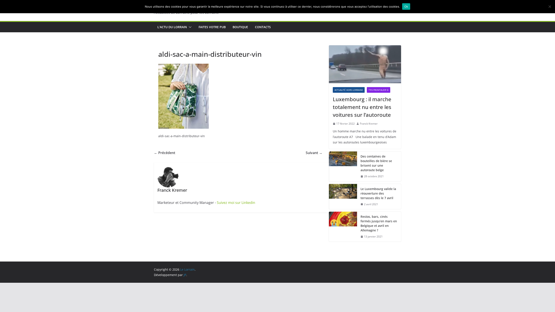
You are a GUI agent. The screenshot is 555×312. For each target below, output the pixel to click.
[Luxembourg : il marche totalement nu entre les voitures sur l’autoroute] (365, 64)
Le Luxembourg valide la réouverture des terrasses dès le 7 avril (378, 193)
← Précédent (164, 152)
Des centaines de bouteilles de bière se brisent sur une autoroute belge (376, 163)
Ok (406, 6)
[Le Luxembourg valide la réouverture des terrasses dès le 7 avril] (343, 196)
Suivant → (314, 152)
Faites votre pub (212, 27)
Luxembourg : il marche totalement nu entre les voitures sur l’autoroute (362, 107)
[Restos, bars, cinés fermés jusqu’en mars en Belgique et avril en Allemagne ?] (343, 227)
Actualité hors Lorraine (349, 89)
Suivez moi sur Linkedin (236, 202)
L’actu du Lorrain (172, 27)
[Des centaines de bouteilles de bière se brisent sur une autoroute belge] (343, 166)
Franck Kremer (369, 123)
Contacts (263, 27)
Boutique (240, 27)
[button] (189, 27)
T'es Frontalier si (378, 89)
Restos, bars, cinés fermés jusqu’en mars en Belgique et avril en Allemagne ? (379, 223)
